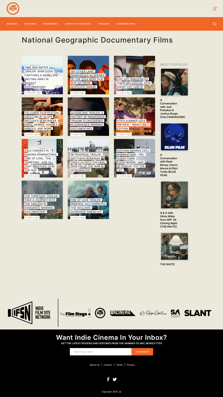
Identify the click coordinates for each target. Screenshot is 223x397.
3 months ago (33, 92)
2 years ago (78, 92)
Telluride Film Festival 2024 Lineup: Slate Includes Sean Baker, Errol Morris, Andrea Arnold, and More (42, 120)
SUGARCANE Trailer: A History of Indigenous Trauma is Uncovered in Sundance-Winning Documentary (88, 120)
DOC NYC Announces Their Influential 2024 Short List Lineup (134, 83)
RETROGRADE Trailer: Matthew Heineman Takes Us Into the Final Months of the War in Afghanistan (88, 162)
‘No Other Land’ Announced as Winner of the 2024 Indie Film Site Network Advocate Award (88, 79)
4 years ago (32, 175)
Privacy (131, 364)
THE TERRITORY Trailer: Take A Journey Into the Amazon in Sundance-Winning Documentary (41, 203)
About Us (95, 364)
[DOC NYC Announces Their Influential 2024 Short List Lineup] (134, 75)
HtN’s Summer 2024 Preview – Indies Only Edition (133, 124)
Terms (119, 364)
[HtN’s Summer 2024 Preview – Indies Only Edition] (134, 116)
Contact (108, 364)
